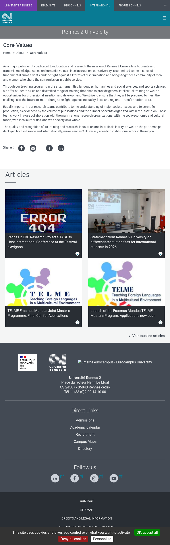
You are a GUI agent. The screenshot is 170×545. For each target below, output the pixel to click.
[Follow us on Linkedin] (56, 476)
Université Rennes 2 (18, 5)
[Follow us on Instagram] (95, 476)
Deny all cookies (73, 539)
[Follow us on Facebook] (75, 476)
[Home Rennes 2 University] (7, 18)
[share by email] (33, 148)
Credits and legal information (87, 518)
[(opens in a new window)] (113, 362)
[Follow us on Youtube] (114, 476)
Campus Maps (85, 441)
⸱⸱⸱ (165, 5)
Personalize (102, 539)
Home (7, 53)
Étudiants (48, 5)
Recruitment (85, 434)
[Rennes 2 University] (56, 362)
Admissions (85, 420)
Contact (87, 501)
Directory (85, 449)
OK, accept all (147, 532)
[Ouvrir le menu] (165, 18)
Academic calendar (85, 427)
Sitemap (86, 510)
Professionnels (130, 5)
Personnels (72, 5)
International (100, 5)
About (20, 53)
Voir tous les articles (148, 336)
